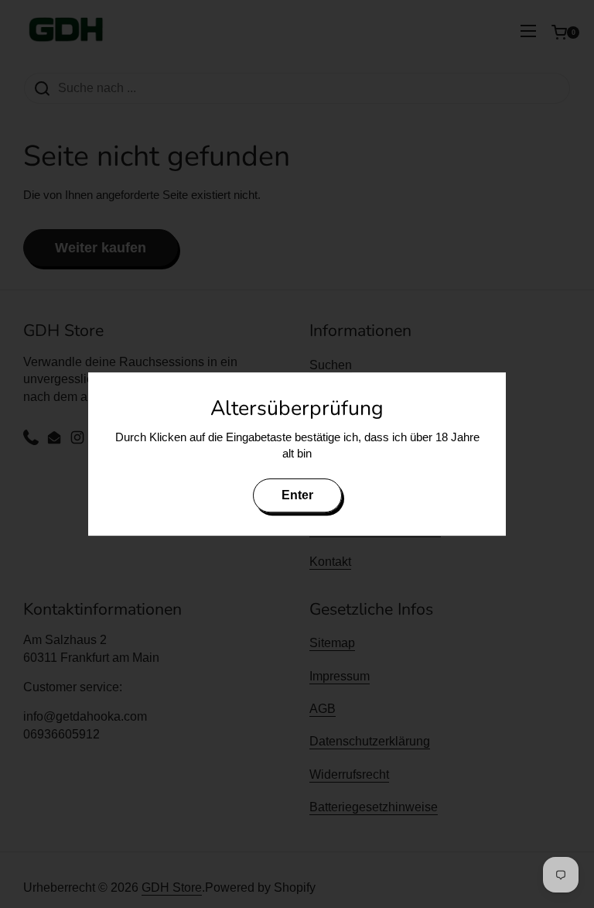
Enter (297, 495)
